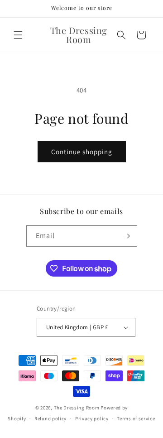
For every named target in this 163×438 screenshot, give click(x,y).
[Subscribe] (127, 236)
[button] (18, 35)
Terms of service (136, 418)
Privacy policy (92, 418)
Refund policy (50, 418)
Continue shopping (81, 151)
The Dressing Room (77, 407)
